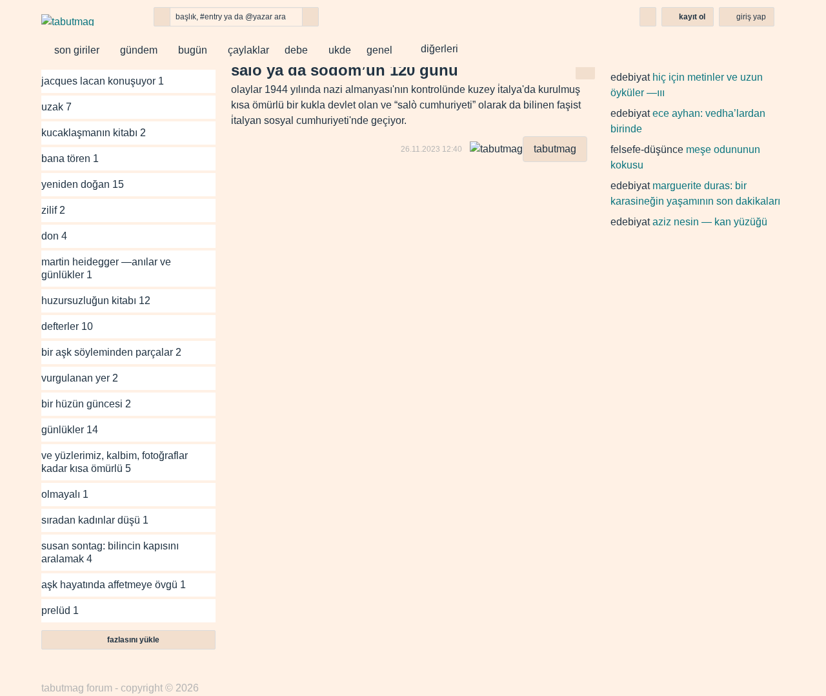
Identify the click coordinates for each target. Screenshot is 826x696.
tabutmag (555, 148)
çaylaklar (246, 50)
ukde (337, 50)
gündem (136, 50)
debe (296, 50)
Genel (379, 50)
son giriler (74, 50)
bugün (190, 50)
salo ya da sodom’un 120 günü (344, 70)
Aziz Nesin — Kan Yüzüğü (709, 221)
